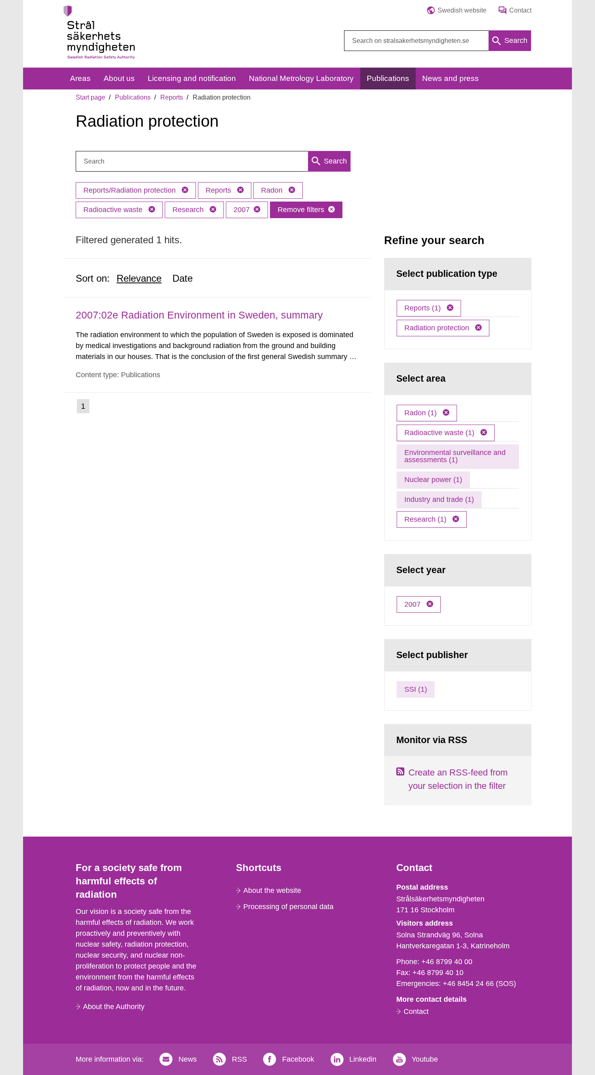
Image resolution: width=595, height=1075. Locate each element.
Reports (171, 97)
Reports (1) (423, 308)
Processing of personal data (288, 907)
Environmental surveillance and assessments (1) (455, 456)
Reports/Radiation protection (130, 190)
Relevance (139, 278)
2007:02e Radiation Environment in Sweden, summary (199, 315)
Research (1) (426, 519)
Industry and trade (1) (439, 499)
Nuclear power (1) (433, 480)
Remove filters (301, 210)
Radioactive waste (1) (440, 433)
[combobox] (437, 40)
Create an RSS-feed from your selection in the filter (458, 779)
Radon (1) (421, 413)
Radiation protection (437, 328)
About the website (272, 890)
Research (189, 210)
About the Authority (113, 1007)
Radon (273, 190)
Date (182, 278)
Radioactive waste (113, 210)
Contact (416, 1011)
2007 (242, 210)
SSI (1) (415, 689)
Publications (133, 97)
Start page (90, 97)
